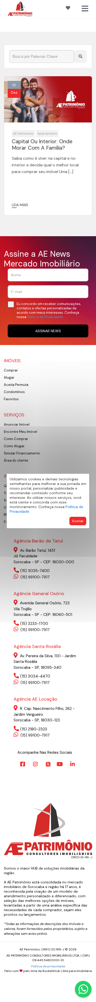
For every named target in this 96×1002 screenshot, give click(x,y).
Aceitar (78, 521)
